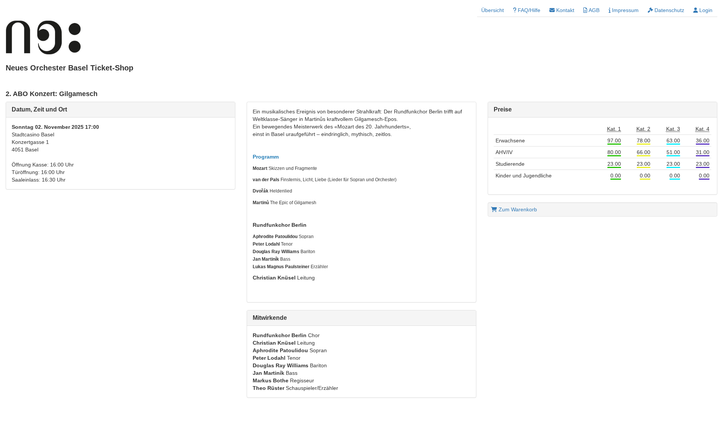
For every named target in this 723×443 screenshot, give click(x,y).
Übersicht (492, 10)
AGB (593, 10)
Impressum (624, 10)
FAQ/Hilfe (528, 10)
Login (705, 10)
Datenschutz (668, 10)
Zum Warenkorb (517, 209)
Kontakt (564, 10)
